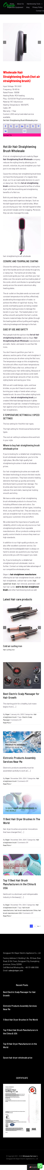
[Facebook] (5, 126)
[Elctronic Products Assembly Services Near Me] (22, 742)
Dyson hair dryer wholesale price (17, 1057)
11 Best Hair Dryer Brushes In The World (20, 1019)
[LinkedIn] (22, 126)
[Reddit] (16, 126)
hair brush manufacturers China (26, 910)
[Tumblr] (33, 126)
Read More (7, 722)
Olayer (7, 714)
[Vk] (5, 131)
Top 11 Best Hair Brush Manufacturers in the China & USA (19, 884)
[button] (4, 42)
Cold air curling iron (12, 646)
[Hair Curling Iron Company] (9, 3)
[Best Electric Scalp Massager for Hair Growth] (22, 675)
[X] (11, 126)
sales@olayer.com (15, 970)
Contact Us (7, 135)
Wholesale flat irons (29, 1156)
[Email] (24, 131)
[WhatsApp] (27, 126)
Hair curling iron (9, 649)
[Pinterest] (38, 126)
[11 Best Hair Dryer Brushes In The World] (22, 803)
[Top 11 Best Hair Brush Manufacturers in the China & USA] (22, 864)
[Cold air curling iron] (22, 623)
